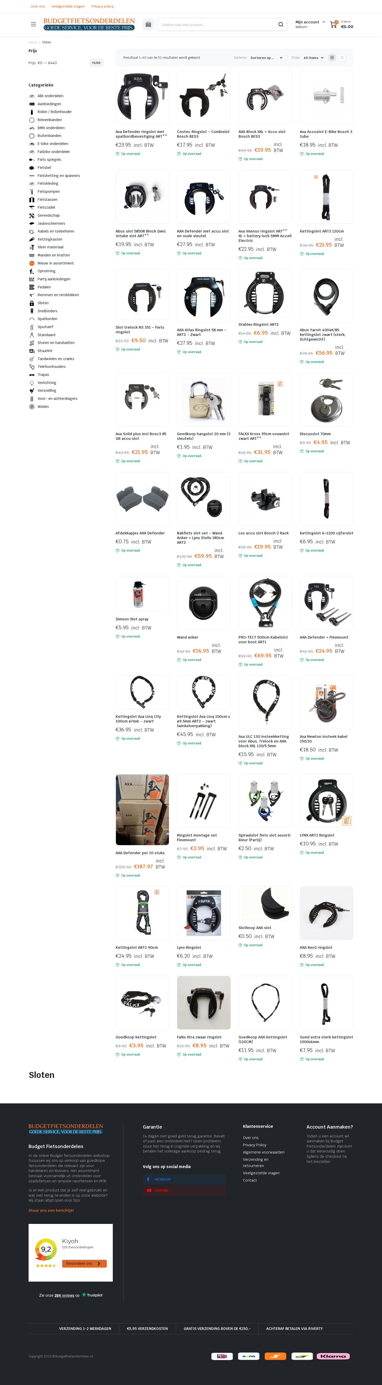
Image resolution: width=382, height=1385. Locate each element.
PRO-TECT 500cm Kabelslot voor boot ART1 (263, 639)
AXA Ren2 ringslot (316, 947)
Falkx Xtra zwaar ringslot (199, 1037)
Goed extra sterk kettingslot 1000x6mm (326, 1039)
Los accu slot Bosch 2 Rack (264, 533)
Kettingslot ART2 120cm (322, 231)
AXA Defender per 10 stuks (140, 853)
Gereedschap (49, 215)
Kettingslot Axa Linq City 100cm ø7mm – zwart (138, 719)
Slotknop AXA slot (255, 927)
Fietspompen (49, 191)
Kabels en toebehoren (56, 231)
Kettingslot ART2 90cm (137, 947)
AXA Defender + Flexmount (324, 637)
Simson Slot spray (132, 619)
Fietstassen (47, 199)
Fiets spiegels (49, 159)
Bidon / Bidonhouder (55, 111)
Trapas (43, 374)
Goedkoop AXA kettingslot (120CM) (263, 1039)
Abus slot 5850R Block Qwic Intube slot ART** (141, 233)
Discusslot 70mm (315, 434)
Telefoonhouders (52, 366)
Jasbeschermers (51, 223)
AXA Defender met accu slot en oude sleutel (203, 233)
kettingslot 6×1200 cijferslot (326, 533)
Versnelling (47, 390)
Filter (96, 63)
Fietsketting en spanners (59, 175)
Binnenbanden (50, 119)
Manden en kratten (54, 255)
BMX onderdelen (51, 127)
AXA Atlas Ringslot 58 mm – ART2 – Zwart (201, 332)
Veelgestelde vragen (68, 6)
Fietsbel (44, 167)
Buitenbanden (49, 135)
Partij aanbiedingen (54, 279)
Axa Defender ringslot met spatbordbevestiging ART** (141, 134)
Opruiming (47, 271)
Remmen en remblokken (58, 295)
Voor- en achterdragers (57, 398)
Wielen (43, 406)
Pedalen (44, 287)
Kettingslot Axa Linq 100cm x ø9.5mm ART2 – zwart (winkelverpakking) (203, 721)
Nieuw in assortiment (56, 263)
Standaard (46, 335)
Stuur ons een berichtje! (51, 1210)
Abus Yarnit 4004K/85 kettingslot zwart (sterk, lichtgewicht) (323, 335)
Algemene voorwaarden (264, 1152)
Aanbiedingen (49, 104)
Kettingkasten (50, 239)
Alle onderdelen (50, 96)
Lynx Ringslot (189, 947)
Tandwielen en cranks (56, 358)
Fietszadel (46, 207)
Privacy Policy (254, 1145)
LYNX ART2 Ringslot (317, 835)
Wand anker (187, 637)
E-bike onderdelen (53, 143)
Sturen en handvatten (56, 342)
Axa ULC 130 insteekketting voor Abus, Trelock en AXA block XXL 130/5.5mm (264, 741)
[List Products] (342, 58)
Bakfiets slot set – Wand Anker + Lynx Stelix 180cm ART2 (200, 538)
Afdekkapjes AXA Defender (140, 533)
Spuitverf (45, 326)
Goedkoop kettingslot (136, 1037)
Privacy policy (102, 6)
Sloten (43, 303)
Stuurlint (45, 350)
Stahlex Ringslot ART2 (259, 324)
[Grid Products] (332, 58)
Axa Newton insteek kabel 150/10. (323, 739)
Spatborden (47, 318)
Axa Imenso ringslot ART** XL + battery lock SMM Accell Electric (265, 236)
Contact (250, 1180)
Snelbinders (47, 311)
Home (33, 42)
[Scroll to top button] (370, 1373)
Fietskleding (48, 183)
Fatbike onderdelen (54, 151)
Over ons (38, 6)
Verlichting (47, 382)
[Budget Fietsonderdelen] (89, 24)
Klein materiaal (50, 247)
